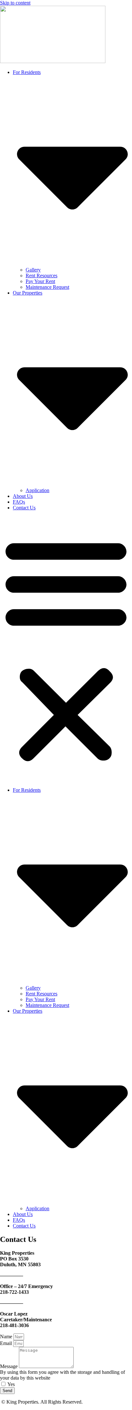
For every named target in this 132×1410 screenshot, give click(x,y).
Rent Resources (41, 275)
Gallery (33, 269)
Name (6, 1336)
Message (9, 1366)
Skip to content (15, 2)
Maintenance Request (47, 287)
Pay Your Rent (40, 281)
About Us (23, 496)
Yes (11, 1384)
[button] (66, 649)
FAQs (19, 502)
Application (37, 490)
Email (6, 1343)
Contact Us (24, 507)
